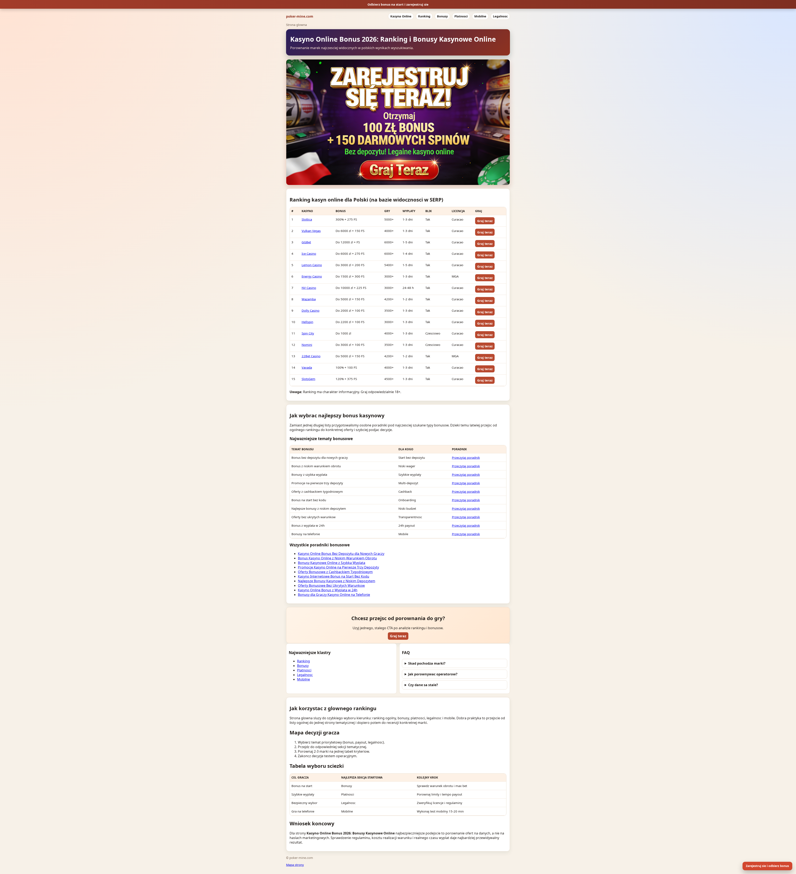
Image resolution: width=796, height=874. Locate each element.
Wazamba (309, 299)
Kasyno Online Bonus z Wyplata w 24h (327, 590)
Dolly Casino (310, 310)
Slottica (307, 219)
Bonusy (442, 16)
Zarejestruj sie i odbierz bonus (767, 866)
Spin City (308, 333)
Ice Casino (309, 253)
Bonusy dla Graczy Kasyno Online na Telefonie (334, 594)
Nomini (307, 345)
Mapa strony (295, 865)
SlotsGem (308, 379)
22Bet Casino (311, 356)
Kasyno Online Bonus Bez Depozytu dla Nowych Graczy (341, 553)
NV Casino (309, 288)
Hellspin (307, 322)
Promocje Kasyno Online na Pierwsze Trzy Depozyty (338, 567)
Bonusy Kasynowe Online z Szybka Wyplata (331, 562)
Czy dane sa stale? (423, 685)
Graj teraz (485, 221)
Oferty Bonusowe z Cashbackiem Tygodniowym (335, 572)
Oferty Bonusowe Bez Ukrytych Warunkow (331, 585)
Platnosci (461, 16)
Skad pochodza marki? (426, 663)
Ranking (424, 16)
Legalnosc (500, 16)
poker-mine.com (299, 16)
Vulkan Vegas (311, 231)
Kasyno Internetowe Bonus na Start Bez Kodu (333, 576)
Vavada (307, 367)
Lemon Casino (312, 265)
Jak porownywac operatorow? (432, 674)
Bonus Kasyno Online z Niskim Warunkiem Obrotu (337, 558)
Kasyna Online (400, 16)
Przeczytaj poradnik (466, 457)
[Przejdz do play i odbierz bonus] (398, 122)
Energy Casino (312, 276)
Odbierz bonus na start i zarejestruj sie (398, 4)
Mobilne (480, 16)
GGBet (306, 242)
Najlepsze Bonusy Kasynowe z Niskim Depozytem (336, 581)
